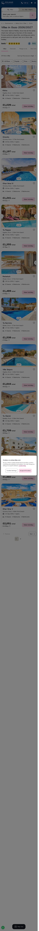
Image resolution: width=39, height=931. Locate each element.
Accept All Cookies (25, 470)
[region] (19, 465)
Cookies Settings (12, 470)
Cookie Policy (22, 465)
